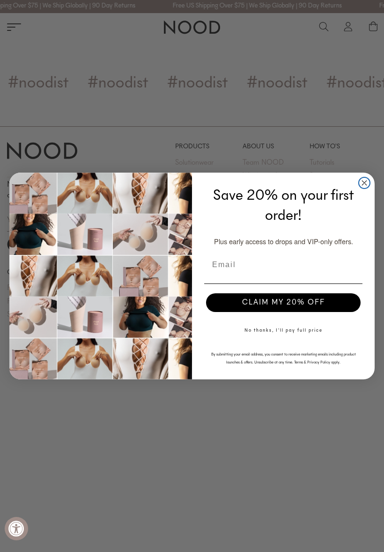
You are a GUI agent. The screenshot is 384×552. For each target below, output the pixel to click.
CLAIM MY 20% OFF (283, 302)
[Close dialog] (364, 183)
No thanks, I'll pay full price (283, 330)
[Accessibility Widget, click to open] (16, 528)
